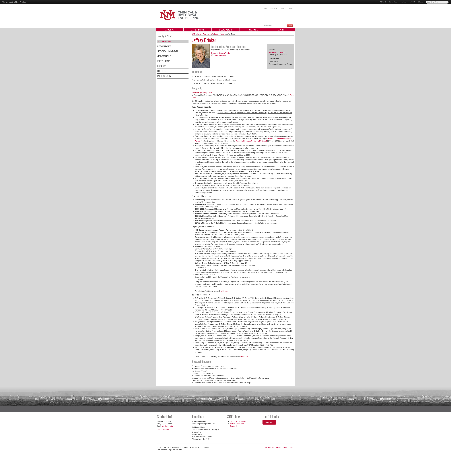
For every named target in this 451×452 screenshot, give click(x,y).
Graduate (253, 29)
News (266, 8)
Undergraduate (225, 29)
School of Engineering (238, 421)
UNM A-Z (383, 2)
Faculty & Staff (208, 34)
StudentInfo (393, 2)
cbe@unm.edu (167, 426)
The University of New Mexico (14, 2)
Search (290, 25)
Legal (278, 447)
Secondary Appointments (167, 51)
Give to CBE (269, 422)
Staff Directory (163, 61)
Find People (273, 8)
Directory (421, 2)
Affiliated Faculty (164, 56)
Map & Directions (163, 429)
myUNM (412, 2)
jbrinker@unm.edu (276, 52)
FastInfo (403, 2)
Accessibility (269, 447)
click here (224, 291)
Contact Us (282, 8)
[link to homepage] (185, 15)
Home (199, 34)
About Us (169, 29)
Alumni (281, 29)
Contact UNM (288, 447)
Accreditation (197, 29)
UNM (193, 34)
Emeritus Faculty (164, 76)
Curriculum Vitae (220, 55)
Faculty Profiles (164, 41)
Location (290, 8)
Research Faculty (164, 46)
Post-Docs (161, 71)
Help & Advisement (237, 423)
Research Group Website (220, 53)
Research (233, 426)
